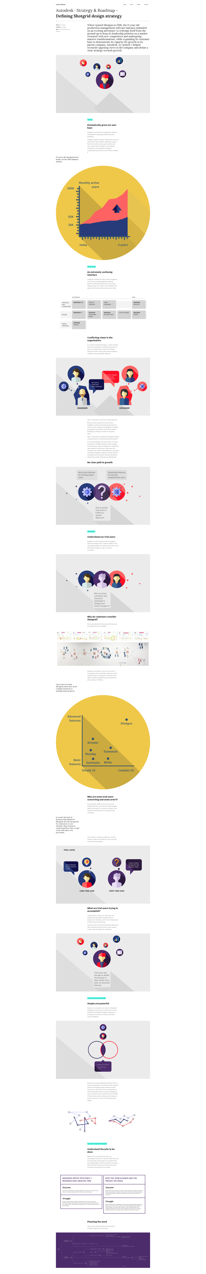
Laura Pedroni (60, 4)
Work (125, 4)
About (131, 4)
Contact (146, 4)
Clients (138, 4)
